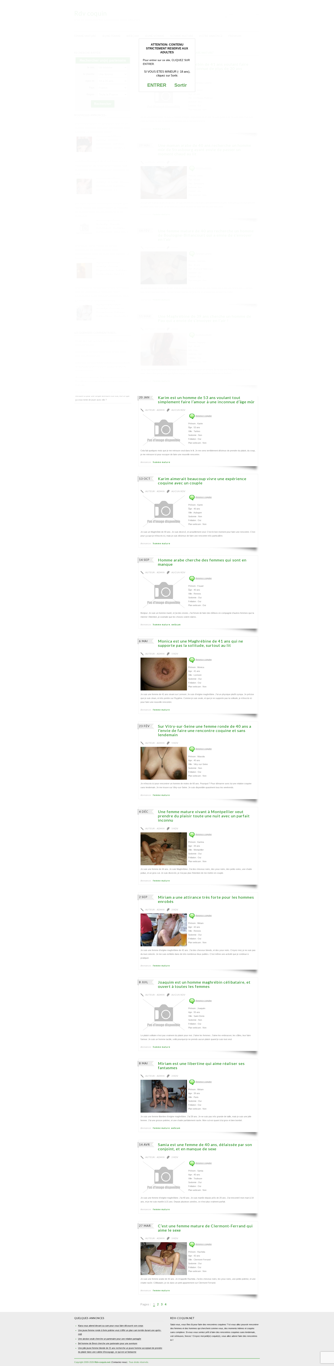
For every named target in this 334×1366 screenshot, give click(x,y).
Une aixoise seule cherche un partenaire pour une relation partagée (109, 1339)
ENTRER (156, 85)
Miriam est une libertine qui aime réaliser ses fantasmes (201, 1065)
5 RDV (174, 653)
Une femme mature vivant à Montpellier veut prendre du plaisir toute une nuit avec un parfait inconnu (204, 815)
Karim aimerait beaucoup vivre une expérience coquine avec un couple (202, 480)
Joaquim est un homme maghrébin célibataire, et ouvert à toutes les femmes (204, 984)
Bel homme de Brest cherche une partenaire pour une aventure (107, 1343)
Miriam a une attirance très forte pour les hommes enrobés (206, 899)
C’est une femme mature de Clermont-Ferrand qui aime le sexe (205, 1227)
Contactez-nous (119, 1362)
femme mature (161, 709)
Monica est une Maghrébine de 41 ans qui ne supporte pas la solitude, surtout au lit (200, 643)
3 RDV (174, 909)
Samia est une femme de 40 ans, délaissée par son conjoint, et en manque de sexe (205, 1146)
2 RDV (174, 1157)
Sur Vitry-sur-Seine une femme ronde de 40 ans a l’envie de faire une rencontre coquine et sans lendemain (204, 730)
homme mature (161, 462)
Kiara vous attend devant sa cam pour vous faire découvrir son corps (110, 1325)
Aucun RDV (178, 410)
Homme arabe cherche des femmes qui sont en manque (202, 562)
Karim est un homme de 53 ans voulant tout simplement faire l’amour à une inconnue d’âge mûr (206, 399)
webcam (176, 624)
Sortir (180, 85)
